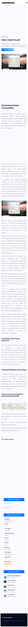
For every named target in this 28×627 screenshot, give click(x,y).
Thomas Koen (7, 549)
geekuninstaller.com (9, 554)
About (20, 620)
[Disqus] (14, 466)
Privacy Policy (5, 622)
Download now (8, 49)
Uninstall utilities (8, 521)
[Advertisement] (14, 21)
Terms (24, 620)
